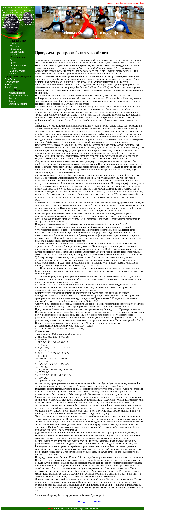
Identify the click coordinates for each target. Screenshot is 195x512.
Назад (81, 501)
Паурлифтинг (12, 82)
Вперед (97, 501)
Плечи (12, 68)
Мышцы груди (17, 71)
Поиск (142, 3)
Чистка (12, 98)
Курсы (12, 101)
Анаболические (17, 92)
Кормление (124, 3)
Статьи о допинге (18, 103)
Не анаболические (18, 95)
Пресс (12, 62)
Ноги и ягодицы (18, 65)
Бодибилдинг (12, 87)
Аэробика (10, 79)
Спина (12, 73)
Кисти (12, 60)
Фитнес (8, 84)
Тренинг (116, 3)
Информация (134, 3)
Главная (110, 3)
